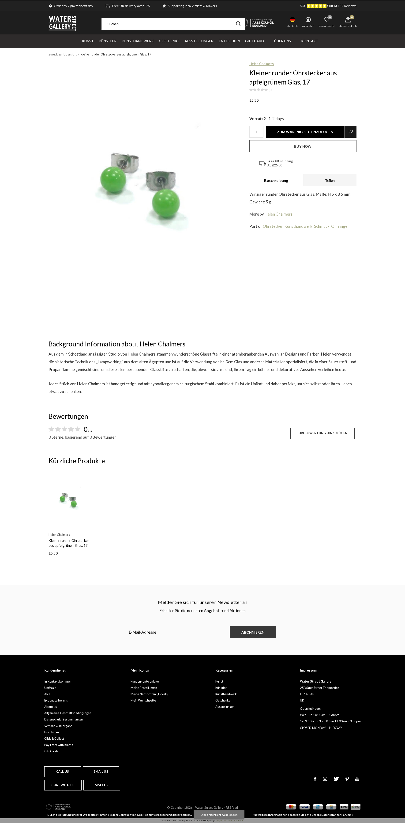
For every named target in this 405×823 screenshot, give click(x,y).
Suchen (238, 24)
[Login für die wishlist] (350, 132)
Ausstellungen (199, 41)
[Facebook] (315, 779)
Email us (101, 771)
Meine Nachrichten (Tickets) (150, 694)
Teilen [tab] (330, 180)
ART (47, 694)
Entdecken (229, 41)
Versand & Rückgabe (58, 726)
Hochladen (51, 732)
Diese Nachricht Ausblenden (219, 814)
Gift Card (254, 41)
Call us (62, 771)
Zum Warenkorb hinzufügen (305, 132)
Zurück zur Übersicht (63, 54)
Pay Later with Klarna (58, 745)
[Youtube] (357, 779)
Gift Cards (51, 751)
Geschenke (169, 41)
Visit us (101, 785)
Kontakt (309, 41)
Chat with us (63, 785)
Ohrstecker (273, 226)
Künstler (107, 41)
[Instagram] (325, 779)
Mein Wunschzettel (144, 700)
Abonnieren (253, 632)
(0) (271, 90)
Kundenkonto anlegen (145, 681)
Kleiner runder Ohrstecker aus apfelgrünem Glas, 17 (69, 542)
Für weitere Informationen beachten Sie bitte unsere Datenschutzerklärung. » (303, 814)
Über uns (282, 41)
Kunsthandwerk (138, 41)
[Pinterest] (347, 779)
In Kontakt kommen (57, 681)
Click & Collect (54, 738)
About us (50, 707)
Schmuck (322, 226)
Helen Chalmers (261, 64)
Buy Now (302, 146)
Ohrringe (339, 226)
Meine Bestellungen (144, 688)
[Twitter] (336, 779)
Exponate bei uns (56, 700)
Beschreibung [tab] (276, 180)
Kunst (88, 41)
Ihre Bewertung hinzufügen (322, 433)
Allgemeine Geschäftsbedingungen (67, 713)
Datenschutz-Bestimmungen (63, 719)
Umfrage (50, 688)
